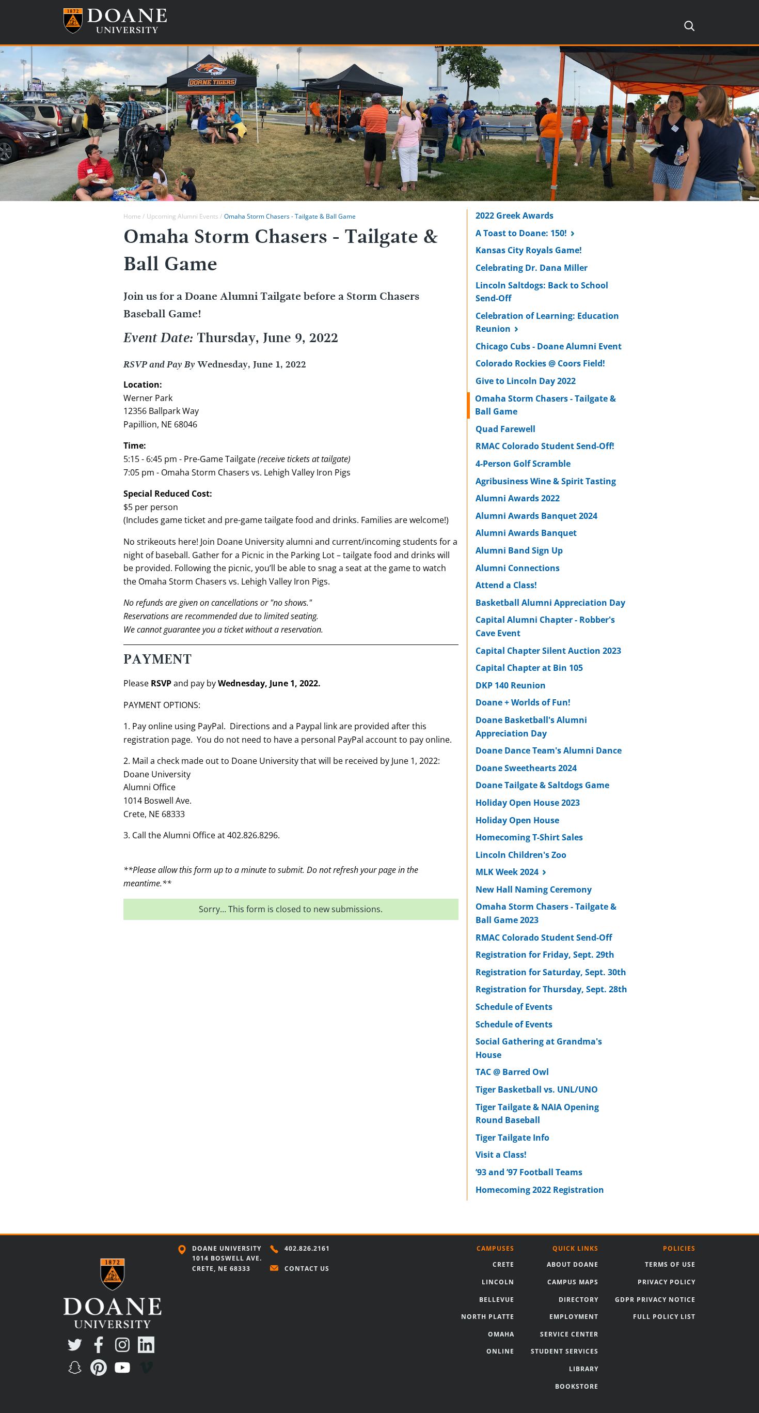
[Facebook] (100, 1350)
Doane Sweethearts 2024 (526, 768)
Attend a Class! (506, 585)
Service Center (569, 1334)
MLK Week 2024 (507, 872)
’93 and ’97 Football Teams (529, 1172)
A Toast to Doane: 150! (521, 233)
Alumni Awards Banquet (526, 533)
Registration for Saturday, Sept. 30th (551, 972)
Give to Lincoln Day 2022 (526, 381)
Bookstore (576, 1386)
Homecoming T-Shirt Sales (529, 837)
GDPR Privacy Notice (655, 1299)
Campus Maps (572, 1282)
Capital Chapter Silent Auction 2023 (548, 650)
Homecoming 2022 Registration (540, 1189)
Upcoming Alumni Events (182, 216)
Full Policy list (664, 1316)
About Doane (572, 1264)
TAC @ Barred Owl (512, 1072)
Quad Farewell (505, 429)
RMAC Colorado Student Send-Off (544, 937)
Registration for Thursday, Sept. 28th (551, 989)
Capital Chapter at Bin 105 (529, 667)
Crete (503, 1264)
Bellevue (496, 1299)
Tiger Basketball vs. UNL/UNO (537, 1089)
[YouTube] (124, 1372)
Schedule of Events (514, 1006)
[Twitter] (77, 1350)
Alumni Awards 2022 (518, 498)
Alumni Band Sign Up (519, 550)
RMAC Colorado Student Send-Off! (545, 446)
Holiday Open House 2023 (528, 802)
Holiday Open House (517, 820)
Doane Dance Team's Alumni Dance (549, 750)
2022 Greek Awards (515, 215)
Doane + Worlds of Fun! (523, 702)
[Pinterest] (100, 1372)
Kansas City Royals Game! (529, 250)
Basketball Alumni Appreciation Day (550, 602)
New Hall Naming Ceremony (534, 889)
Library (583, 1368)
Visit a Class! (501, 1154)
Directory (578, 1299)
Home (132, 216)
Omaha (501, 1334)
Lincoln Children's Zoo (521, 855)
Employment (573, 1316)
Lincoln (498, 1282)
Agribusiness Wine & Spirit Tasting (546, 481)
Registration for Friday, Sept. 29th (545, 954)
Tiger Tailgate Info (512, 1137)
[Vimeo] (148, 1372)
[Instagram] (124, 1350)
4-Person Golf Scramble (523, 463)
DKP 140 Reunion (511, 685)
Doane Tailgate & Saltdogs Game (542, 785)
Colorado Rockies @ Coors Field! (540, 363)
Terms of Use (670, 1264)
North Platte (487, 1316)
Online (500, 1351)
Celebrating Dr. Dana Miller (532, 267)
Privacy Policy (666, 1282)
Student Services (564, 1351)
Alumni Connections (518, 568)
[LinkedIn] (148, 1350)
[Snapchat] (77, 1372)
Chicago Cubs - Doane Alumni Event (549, 346)
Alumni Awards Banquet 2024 (536, 515)
